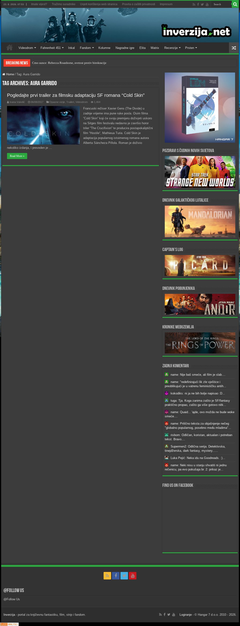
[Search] (235, 4)
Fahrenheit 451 (51, 48)
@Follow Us (14, 590)
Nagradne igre (125, 48)
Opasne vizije (57, 102)
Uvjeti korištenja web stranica (98, 4)
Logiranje (186, 614)
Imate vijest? (39, 4)
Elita (142, 48)
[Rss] (194, 4)
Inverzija (9, 614)
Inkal (71, 48)
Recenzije (171, 48)
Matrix (155, 48)
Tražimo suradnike (63, 4)
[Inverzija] (120, 25)
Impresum (166, 4)
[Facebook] (198, 4)
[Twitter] (202, 4)
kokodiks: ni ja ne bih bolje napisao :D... (198, 393)
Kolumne (104, 48)
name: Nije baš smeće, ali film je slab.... (198, 374)
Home (10, 47)
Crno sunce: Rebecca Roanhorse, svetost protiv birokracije (69, 63)
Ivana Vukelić (17, 102)
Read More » (17, 156)
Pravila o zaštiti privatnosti (138, 4)
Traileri (70, 102)
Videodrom (26, 48)
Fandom (85, 48)
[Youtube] (207, 4)
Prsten (189, 48)
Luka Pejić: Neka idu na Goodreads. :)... (198, 458)
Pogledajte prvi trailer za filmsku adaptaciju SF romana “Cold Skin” (76, 95)
